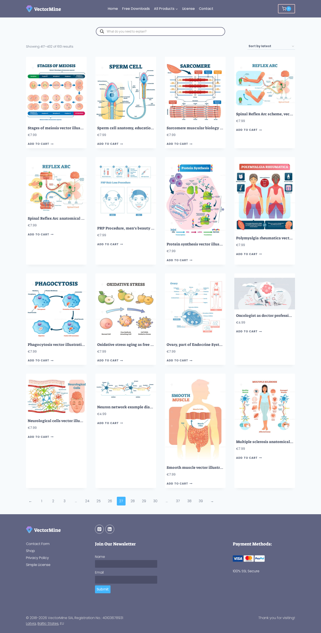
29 (144, 501)
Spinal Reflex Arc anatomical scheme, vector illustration (79, 218)
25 (99, 501)
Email (99, 572)
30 (155, 501)
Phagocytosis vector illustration (57, 344)
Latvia (31, 623)
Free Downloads (136, 8)
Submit (103, 589)
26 (110, 501)
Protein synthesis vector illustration (199, 244)
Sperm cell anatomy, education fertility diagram (141, 128)
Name (100, 556)
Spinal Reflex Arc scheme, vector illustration (276, 114)
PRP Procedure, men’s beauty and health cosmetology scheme (153, 228)
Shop (30, 550)
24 (87, 501)
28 (133, 501)
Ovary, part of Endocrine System (196, 344)
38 (189, 501)
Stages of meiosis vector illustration (60, 128)
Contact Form (38, 543)
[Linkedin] (109, 529)
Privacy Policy (37, 557)
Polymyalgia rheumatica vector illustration (275, 238)
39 (201, 501)
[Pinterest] (99, 529)
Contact (206, 8)
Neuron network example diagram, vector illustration (146, 407)
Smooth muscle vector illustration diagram (206, 467)
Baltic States (48, 623)
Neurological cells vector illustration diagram (69, 420)
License (188, 8)
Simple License (38, 564)
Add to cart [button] (38, 144)
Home (113, 8)
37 (178, 501)
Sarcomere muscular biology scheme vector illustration (217, 128)
